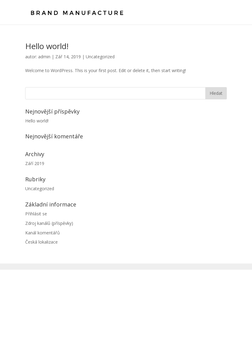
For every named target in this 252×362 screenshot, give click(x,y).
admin (44, 57)
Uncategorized (100, 57)
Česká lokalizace (41, 242)
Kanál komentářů (42, 233)
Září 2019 (34, 163)
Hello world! (47, 46)
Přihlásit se (36, 214)
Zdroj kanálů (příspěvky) (49, 223)
